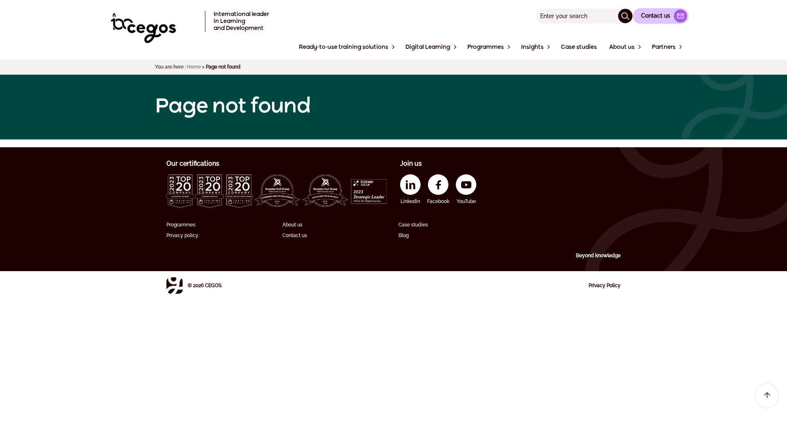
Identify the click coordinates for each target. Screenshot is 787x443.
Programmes (181, 225)
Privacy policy (182, 235)
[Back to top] (767, 395)
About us (292, 225)
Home (194, 67)
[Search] (625, 16)
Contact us (294, 235)
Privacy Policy (605, 285)
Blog (403, 235)
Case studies (413, 225)
